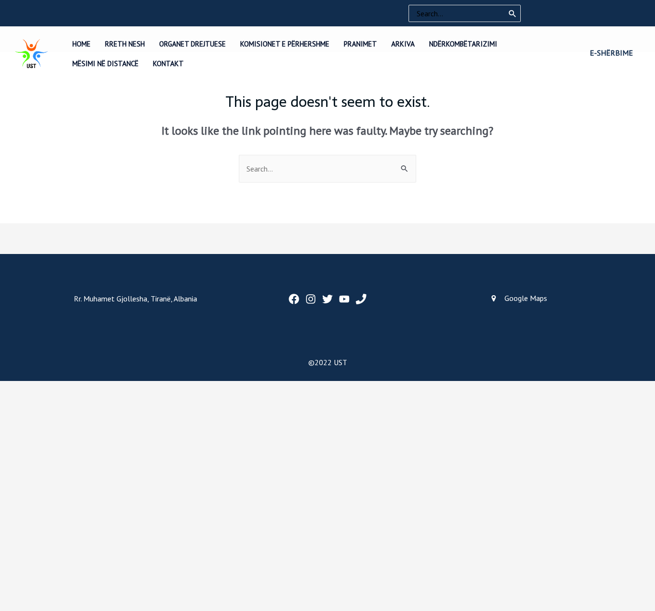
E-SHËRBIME (611, 53)
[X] (327, 299)
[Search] (512, 13)
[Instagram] (310, 299)
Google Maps (525, 298)
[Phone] (361, 299)
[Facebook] (294, 299)
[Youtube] (344, 299)
